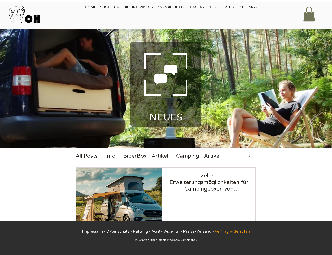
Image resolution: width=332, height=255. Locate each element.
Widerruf (171, 231)
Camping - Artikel (198, 156)
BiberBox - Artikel (145, 156)
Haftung (140, 231)
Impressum (92, 231)
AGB (155, 231)
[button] (309, 14)
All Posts (87, 156)
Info (110, 156)
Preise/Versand (197, 231)
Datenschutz (117, 231)
